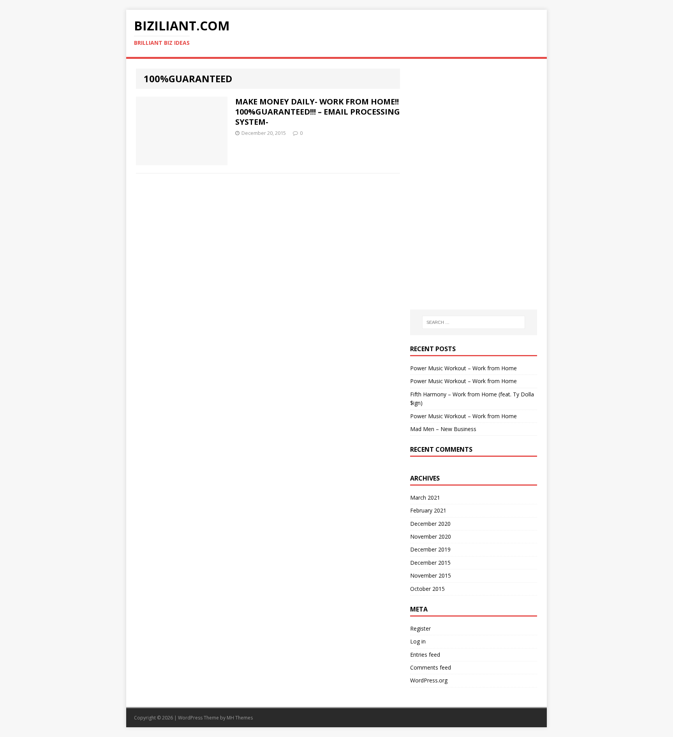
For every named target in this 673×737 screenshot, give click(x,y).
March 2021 (425, 497)
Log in (418, 641)
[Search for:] (473, 322)
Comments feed (430, 667)
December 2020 (430, 523)
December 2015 (430, 562)
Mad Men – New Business (443, 429)
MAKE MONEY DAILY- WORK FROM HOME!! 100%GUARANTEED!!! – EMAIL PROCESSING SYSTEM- (317, 111)
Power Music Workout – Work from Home (463, 368)
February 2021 (428, 510)
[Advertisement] (473, 117)
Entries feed (425, 654)
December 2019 (430, 549)
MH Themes (240, 717)
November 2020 (430, 536)
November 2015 (430, 575)
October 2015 (427, 588)
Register (420, 628)
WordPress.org (428, 680)
